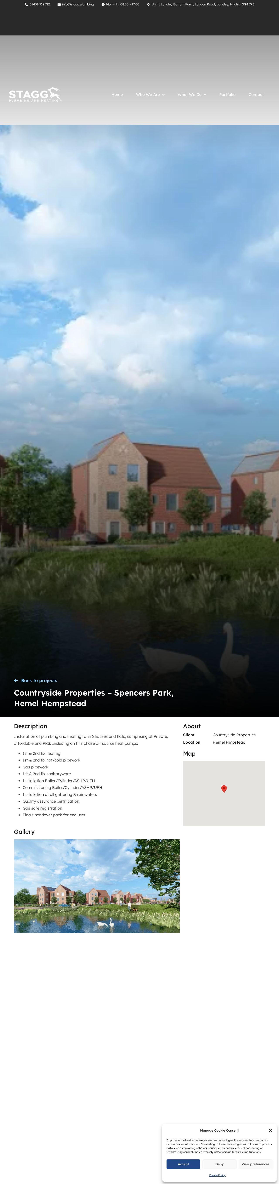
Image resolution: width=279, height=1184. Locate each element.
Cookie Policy (217, 1175)
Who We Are (148, 94)
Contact (256, 94)
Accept (183, 1164)
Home (117, 94)
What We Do (190, 94)
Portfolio (227, 94)
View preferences (255, 1164)
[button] (270, 1130)
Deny (219, 1164)
